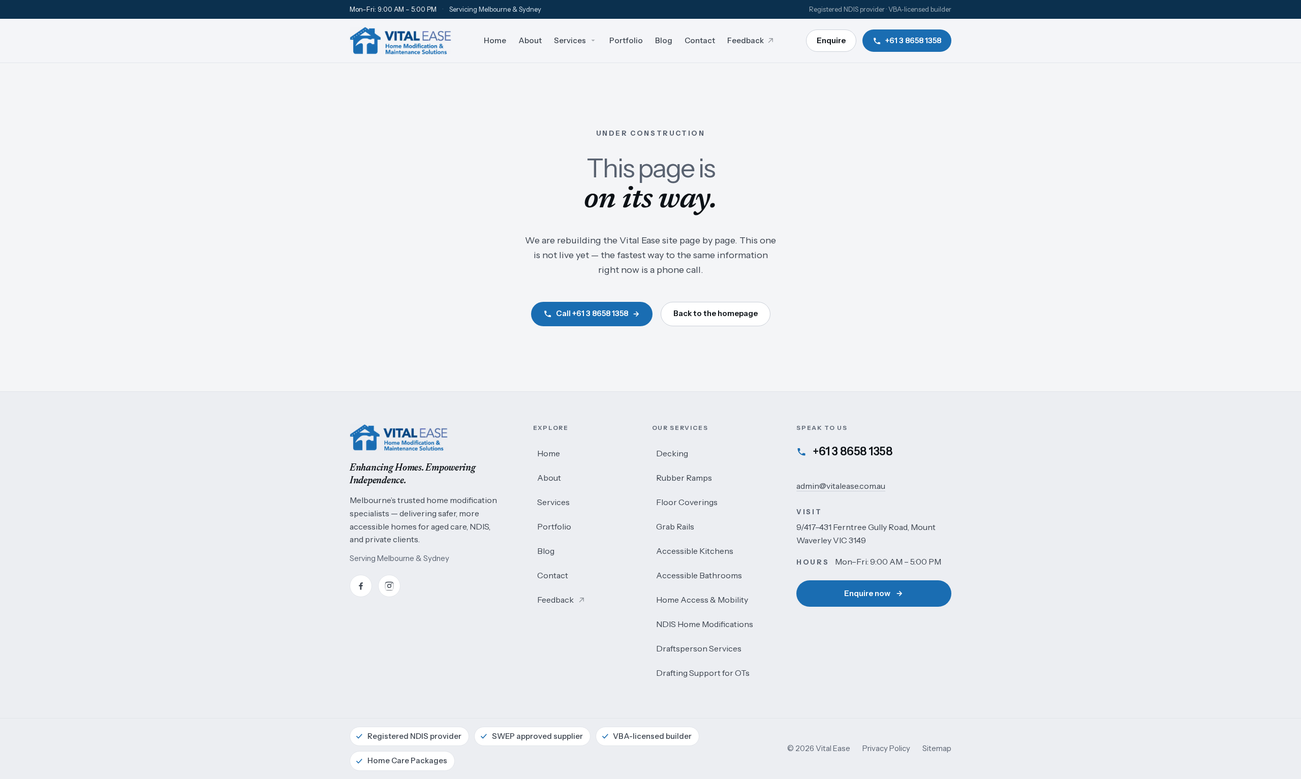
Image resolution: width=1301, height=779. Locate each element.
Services (553, 502)
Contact (552, 575)
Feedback (559, 603)
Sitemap (936, 748)
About (549, 478)
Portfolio (554, 526)
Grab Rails (675, 526)
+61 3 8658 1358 (852, 451)
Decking (672, 453)
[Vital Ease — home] (400, 40)
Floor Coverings (687, 502)
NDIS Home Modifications (704, 624)
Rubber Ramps (684, 478)
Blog (545, 551)
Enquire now (867, 593)
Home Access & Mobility (702, 600)
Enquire (831, 40)
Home (548, 453)
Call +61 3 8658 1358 (592, 313)
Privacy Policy (886, 748)
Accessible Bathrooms (699, 575)
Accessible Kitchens (694, 551)
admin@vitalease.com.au (840, 486)
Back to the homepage (715, 313)
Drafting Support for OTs (703, 673)
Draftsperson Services (698, 648)
